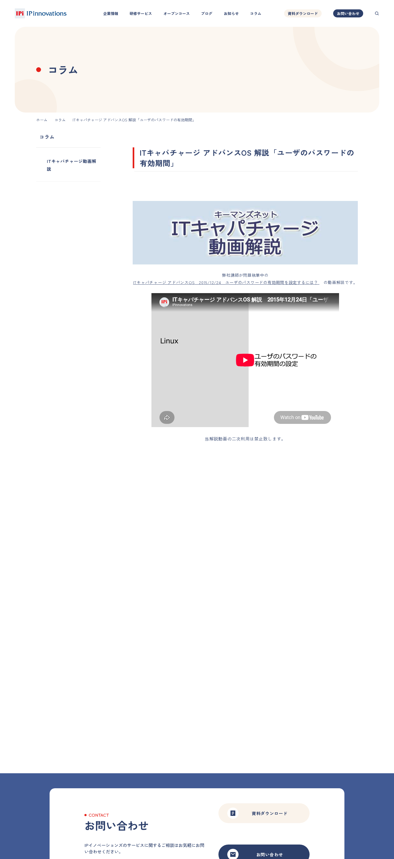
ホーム (41, 119)
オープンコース (176, 13)
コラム (255, 13)
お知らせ (231, 13)
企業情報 (110, 13)
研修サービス (140, 13)
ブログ (206, 13)
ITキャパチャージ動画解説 (71, 165)
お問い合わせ (348, 13)
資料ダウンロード (303, 13)
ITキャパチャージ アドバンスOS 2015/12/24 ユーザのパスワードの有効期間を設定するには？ (226, 282)
